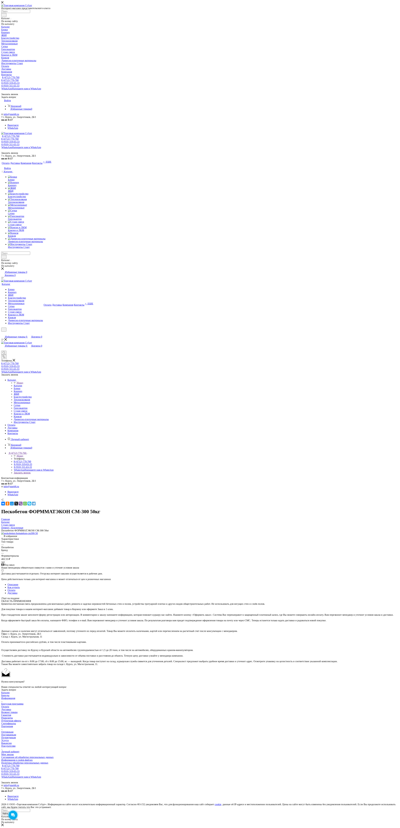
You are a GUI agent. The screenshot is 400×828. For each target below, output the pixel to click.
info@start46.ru (11, 114)
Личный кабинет (10, 751)
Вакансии (6, 743)
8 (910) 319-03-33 (10, 83)
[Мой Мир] (12, 503)
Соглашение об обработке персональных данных (27, 757)
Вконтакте (13, 125)
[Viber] (20, 503)
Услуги (5, 740)
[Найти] (3, 15)
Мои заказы (7, 754)
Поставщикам (8, 734)
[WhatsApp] (25, 503)
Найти (5, 813)
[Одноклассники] (7, 503)
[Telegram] (34, 503)
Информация (8, 698)
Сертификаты (8, 723)
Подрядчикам (8, 737)
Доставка (12, 593)
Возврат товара (9, 712)
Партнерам (7, 726)
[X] (16, 503)
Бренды (5, 695)
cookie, (218, 804)
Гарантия (6, 715)
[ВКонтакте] (3, 503)
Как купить (14, 587)
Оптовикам (7, 732)
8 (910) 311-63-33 (10, 85)
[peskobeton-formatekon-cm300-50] (19, 533)
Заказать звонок (22, 472)
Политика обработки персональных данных (24, 762)
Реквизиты (7, 718)
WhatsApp (21, 88)
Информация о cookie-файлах (17, 760)
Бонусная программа (12, 703)
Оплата (11, 590)
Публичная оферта (11, 720)
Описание (13, 584)
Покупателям (8, 746)
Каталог (18, 385)
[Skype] (29, 503)
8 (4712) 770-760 (10, 77)
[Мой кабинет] (2, 333)
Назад (20, 382)
